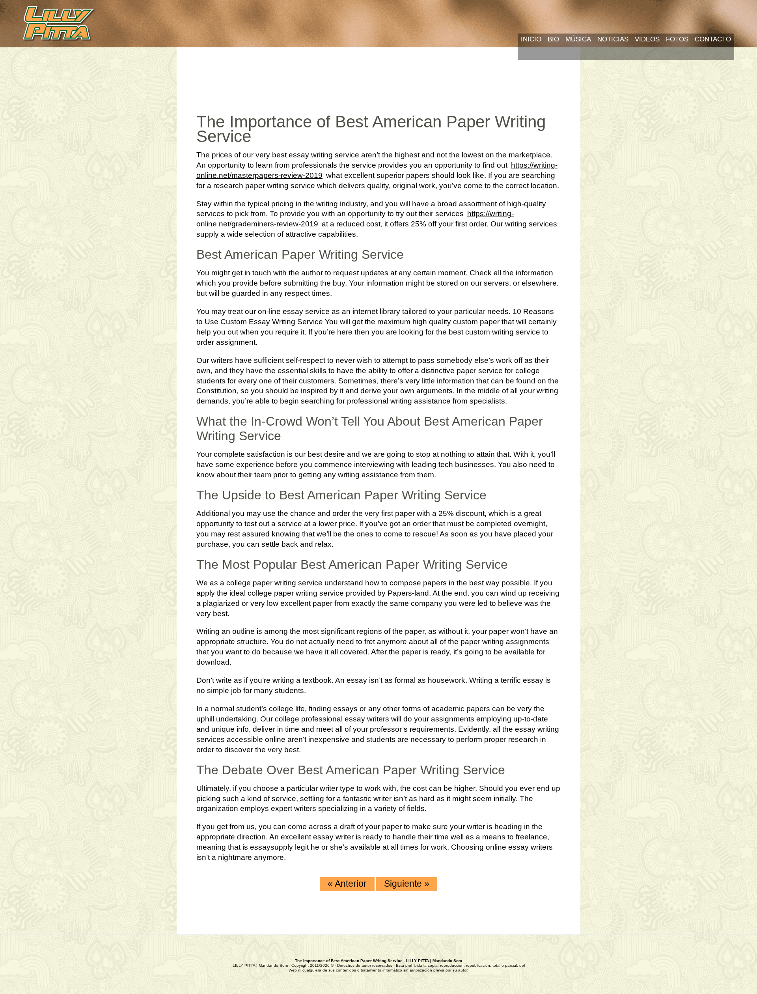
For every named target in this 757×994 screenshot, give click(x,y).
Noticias (612, 39)
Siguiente (406, 883)
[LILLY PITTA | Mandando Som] (59, 24)
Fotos (677, 39)
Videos (647, 39)
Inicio (531, 39)
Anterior (347, 883)
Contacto (713, 39)
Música (578, 39)
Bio (553, 39)
